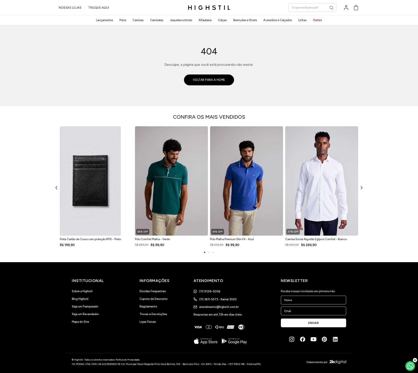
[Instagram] (291, 339)
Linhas (302, 20)
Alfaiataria (205, 20)
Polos (123, 20)
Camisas (138, 20)
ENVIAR (313, 323)
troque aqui (98, 7)
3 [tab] (213, 252)
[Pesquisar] (332, 8)
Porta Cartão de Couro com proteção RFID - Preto (90, 239)
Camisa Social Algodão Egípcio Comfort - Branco (316, 239)
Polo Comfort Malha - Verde (152, 239)
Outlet (317, 20)
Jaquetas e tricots (181, 20)
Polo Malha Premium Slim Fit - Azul (232, 239)
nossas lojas (70, 7)
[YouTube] (313, 339)
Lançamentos (104, 20)
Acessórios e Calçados (277, 20)
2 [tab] (209, 252)
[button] (356, 7)
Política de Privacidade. (128, 359)
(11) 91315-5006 (209, 291)
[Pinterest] (324, 339)
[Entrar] (346, 7)
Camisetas (156, 20)
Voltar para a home (209, 79)
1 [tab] (204, 252)
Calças (222, 20)
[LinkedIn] (335, 339)
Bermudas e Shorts (245, 20)
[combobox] (312, 7)
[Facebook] (302, 339)
